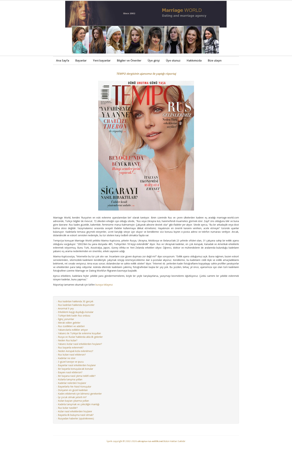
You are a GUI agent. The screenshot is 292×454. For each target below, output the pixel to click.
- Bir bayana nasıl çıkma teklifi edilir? (75, 375)
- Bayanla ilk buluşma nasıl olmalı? (74, 414)
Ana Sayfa (62, 60)
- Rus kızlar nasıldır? (67, 407)
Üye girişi (154, 60)
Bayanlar (81, 60)
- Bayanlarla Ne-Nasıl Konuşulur (73, 386)
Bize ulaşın (215, 60)
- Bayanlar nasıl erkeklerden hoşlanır (76, 365)
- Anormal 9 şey (65, 308)
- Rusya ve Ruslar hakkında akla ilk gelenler (79, 336)
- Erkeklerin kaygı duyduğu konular (74, 312)
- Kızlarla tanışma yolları (69, 379)
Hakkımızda (194, 60)
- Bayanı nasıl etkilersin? (69, 372)
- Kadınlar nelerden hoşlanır (71, 383)
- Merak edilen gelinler (68, 322)
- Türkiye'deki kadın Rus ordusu (73, 315)
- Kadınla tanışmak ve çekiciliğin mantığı (77, 404)
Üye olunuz (173, 60)
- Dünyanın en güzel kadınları (72, 390)
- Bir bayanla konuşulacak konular (74, 368)
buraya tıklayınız (104, 284)
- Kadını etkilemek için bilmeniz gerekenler (79, 393)
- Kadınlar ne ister (66, 358)
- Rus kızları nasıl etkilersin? (71, 354)
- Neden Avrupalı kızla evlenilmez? (74, 351)
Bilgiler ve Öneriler (129, 60)
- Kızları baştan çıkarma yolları (72, 400)
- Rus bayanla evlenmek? (69, 347)
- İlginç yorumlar (65, 319)
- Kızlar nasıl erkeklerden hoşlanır (74, 411)
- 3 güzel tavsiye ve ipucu (70, 361)
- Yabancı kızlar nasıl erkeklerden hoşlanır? (79, 344)
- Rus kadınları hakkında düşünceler (75, 304)
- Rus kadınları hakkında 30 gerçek (74, 301)
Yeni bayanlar (102, 60)
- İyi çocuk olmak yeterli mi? (71, 397)
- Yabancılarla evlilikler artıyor (72, 329)
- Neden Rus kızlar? (66, 340)
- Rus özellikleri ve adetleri (70, 326)
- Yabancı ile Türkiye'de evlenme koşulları (78, 333)
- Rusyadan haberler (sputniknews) (75, 418)
